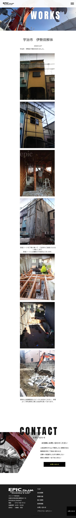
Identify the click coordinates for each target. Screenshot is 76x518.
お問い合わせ (41, 507)
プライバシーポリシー (44, 511)
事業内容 (40, 496)
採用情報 (40, 503)
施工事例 (40, 500)
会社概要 (40, 492)
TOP (39, 489)
